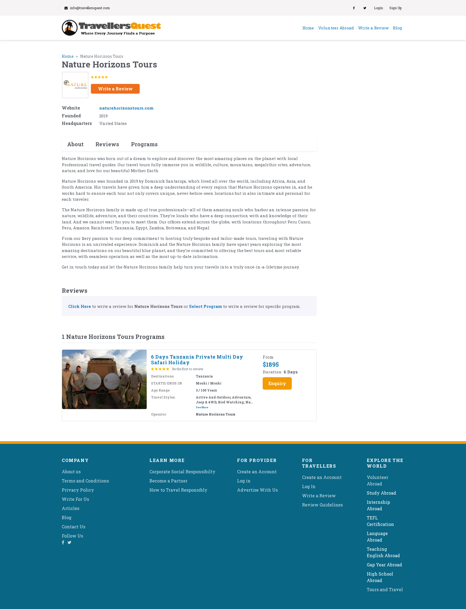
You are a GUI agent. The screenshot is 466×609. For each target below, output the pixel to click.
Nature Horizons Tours (215, 414)
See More (202, 407)
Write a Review (373, 27)
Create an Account (257, 471)
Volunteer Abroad (336, 27)
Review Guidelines (322, 505)
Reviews (107, 144)
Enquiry (277, 383)
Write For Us (75, 499)
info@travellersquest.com (90, 8)
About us (71, 471)
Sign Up (395, 8)
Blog (397, 27)
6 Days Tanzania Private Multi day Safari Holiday (197, 359)
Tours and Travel (385, 589)
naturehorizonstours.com (126, 108)
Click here (79, 306)
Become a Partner (168, 481)
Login (378, 8)
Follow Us (72, 536)
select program (205, 306)
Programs (144, 144)
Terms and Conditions (85, 481)
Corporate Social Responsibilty (182, 471)
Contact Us (73, 526)
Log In (309, 486)
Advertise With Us (257, 490)
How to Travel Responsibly (178, 490)
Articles (70, 508)
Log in (244, 481)
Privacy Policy (78, 490)
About (75, 144)
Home (309, 27)
